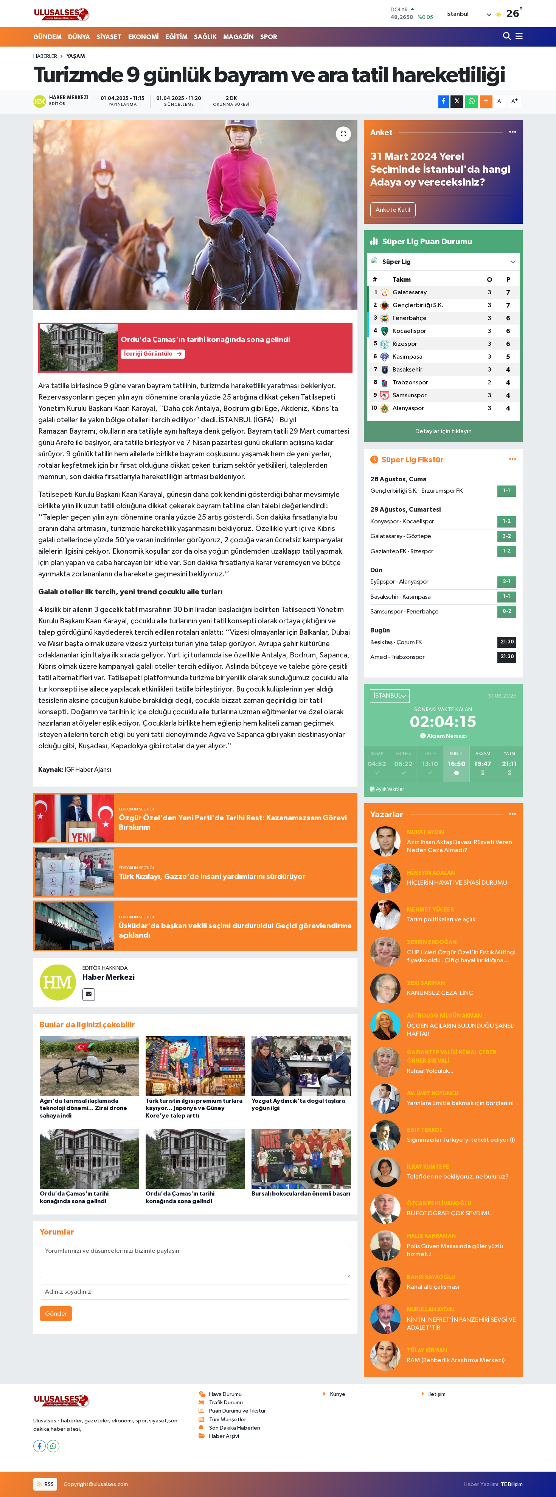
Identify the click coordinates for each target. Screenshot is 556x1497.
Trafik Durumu (226, 1402)
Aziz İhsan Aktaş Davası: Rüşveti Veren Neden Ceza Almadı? (459, 846)
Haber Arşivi (224, 1436)
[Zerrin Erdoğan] (385, 951)
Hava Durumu (225, 1394)
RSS (48, 1484)
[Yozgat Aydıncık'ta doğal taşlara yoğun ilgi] (301, 1066)
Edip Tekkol (425, 1130)
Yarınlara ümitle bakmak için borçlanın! (460, 1103)
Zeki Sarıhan (426, 983)
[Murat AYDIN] (385, 841)
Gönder (56, 1314)
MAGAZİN (238, 37)
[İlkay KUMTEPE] (385, 1172)
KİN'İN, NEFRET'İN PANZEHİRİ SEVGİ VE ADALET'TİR (461, 1324)
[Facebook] (39, 1446)
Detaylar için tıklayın (443, 431)
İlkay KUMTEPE (428, 1167)
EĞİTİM (176, 37)
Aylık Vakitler (390, 789)
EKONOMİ (143, 37)
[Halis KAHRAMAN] (385, 1245)
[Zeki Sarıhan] (385, 988)
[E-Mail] (88, 994)
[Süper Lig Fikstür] (512, 460)
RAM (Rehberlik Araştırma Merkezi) (456, 1360)
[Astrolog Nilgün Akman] (385, 1025)
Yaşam (76, 56)
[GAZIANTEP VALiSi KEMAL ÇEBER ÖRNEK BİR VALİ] (385, 1061)
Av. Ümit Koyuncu (432, 1093)
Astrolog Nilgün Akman (444, 1016)
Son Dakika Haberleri (234, 1428)
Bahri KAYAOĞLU (431, 1277)
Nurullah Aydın (430, 1310)
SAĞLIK (205, 37)
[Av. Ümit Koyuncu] (385, 1098)
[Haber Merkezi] (58, 982)
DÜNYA (79, 37)
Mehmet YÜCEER (430, 910)
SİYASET (109, 37)
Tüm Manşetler (227, 1419)
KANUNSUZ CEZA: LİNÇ (440, 993)
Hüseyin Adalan (431, 873)
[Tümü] (512, 133)
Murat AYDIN (425, 832)
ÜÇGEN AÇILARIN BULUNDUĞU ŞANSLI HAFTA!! (461, 1030)
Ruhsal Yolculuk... (430, 1071)
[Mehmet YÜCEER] (385, 915)
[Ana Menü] (518, 37)
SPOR (268, 37)
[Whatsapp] (53, 1446)
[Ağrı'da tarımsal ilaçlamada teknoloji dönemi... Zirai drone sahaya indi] (89, 1066)
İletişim (437, 1394)
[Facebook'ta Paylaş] (443, 101)
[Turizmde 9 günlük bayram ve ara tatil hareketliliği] (195, 215)
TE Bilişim (512, 1484)
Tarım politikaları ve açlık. (442, 919)
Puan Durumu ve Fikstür (237, 1411)
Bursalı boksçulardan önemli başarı (301, 1194)
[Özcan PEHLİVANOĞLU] (385, 1208)
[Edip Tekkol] (385, 1135)
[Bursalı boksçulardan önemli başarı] (301, 1158)
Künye (337, 1394)
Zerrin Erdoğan (432, 942)
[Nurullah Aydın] (385, 1319)
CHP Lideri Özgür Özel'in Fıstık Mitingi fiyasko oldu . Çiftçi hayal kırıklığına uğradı (461, 957)
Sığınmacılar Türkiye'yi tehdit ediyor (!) (461, 1140)
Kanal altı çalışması (433, 1287)
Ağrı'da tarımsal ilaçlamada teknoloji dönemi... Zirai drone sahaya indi (83, 1108)
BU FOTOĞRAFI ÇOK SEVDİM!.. (449, 1213)
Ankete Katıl (393, 210)
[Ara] (508, 37)
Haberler (45, 56)
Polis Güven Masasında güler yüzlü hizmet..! (455, 1250)
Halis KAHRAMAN (431, 1236)
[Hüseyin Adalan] (385, 878)
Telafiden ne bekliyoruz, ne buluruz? (458, 1177)
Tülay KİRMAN (427, 1350)
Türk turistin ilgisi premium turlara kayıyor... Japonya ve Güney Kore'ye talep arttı (194, 1108)
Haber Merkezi (108, 977)
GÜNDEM (47, 37)
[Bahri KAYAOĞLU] (385, 1282)
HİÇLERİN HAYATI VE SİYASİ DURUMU (457, 883)
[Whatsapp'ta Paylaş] (471, 101)
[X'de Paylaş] (456, 101)
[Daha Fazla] (486, 101)
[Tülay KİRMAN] (385, 1355)
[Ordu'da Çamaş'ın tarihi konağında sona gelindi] (89, 1158)
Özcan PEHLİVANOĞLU (439, 1204)
